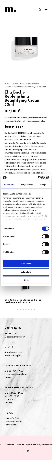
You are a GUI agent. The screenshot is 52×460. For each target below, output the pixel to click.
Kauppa (15, 84)
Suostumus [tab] (9, 185)
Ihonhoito (24, 84)
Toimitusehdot (11, 424)
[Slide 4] (26, 309)
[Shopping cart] (38, 9)
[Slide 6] (31, 309)
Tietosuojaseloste (13, 421)
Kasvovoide (34, 84)
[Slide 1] (17, 309)
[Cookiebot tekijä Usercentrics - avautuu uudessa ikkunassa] (38, 177)
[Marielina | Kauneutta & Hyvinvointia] (26, 9)
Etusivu (7, 84)
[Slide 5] (28, 309)
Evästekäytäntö (12, 418)
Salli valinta (26, 272)
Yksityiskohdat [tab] (26, 185)
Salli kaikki (26, 263)
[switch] (45, 236)
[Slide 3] (23, 309)
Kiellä (26, 280)
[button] (46, 9)
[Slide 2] (20, 309)
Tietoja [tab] (43, 185)
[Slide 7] (34, 309)
